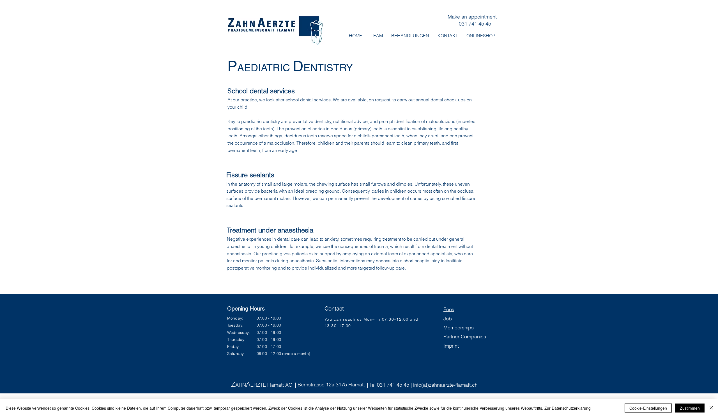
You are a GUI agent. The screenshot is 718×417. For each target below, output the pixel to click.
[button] (410, 36)
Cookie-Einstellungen (648, 408)
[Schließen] (711, 408)
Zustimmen (690, 408)
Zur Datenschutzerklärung (567, 408)
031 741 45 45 (475, 23)
